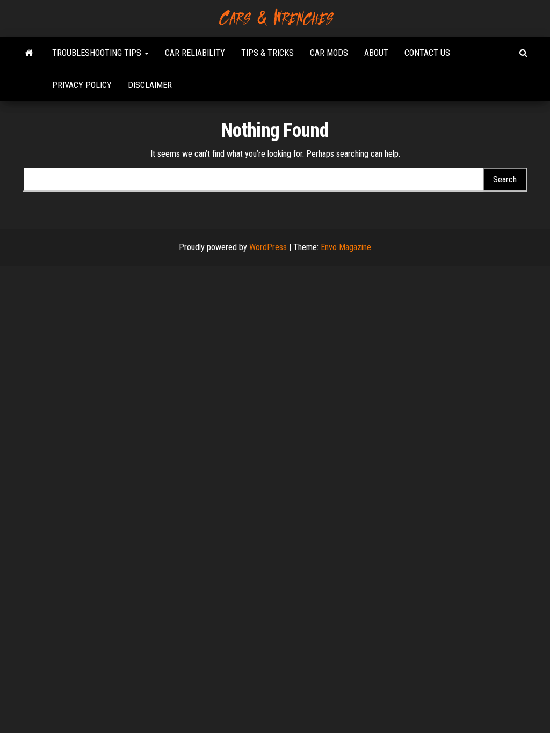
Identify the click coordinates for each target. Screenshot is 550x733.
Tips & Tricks (267, 53)
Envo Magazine (346, 247)
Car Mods (329, 53)
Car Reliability (195, 53)
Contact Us (427, 53)
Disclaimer (150, 85)
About (376, 53)
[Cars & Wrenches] (29, 53)
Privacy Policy (82, 85)
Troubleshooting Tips (97, 53)
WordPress (268, 247)
